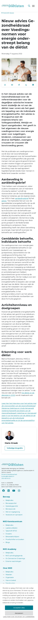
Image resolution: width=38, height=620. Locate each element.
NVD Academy (9, 549)
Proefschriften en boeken (13, 539)
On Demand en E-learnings (14, 558)
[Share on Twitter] (25, 85)
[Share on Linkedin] (32, 85)
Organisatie (8, 577)
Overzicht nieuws (8, 13)
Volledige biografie (15, 448)
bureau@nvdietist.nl (8, 476)
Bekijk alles (8, 500)
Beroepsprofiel (9, 503)
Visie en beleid (9, 580)
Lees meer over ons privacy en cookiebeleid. (18, 617)
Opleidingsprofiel (10, 506)
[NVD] (13, 6)
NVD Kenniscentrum (12, 521)
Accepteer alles (19, 608)
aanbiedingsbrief (22, 198)
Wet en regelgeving (11, 512)
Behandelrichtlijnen (11, 537)
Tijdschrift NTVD (10, 531)
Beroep (6, 497)
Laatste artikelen (10, 528)
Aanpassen (19, 613)
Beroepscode (9, 509)
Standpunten (9, 583)
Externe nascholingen (12, 561)
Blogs (6, 542)
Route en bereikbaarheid (9, 474)
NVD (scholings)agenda (12, 556)
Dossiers (7, 534)
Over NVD (7, 568)
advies (4, 201)
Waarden (7, 575)
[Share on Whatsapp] (5, 85)
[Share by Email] (12, 85)
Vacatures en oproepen (12, 515)
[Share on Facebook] (19, 85)
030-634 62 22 (6, 478)
